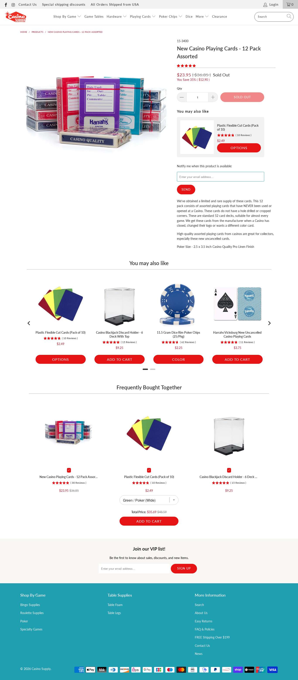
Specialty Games (31, 629)
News (198, 654)
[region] (220, 137)
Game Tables (94, 16)
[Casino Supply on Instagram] (13, 4)
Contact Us (28, 4)
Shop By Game (65, 16)
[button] (186, 65)
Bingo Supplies (30, 605)
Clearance (219, 16)
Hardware (115, 16)
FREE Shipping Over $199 (212, 637)
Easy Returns (203, 621)
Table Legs (114, 613)
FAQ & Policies (204, 629)
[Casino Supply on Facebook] (5, 4)
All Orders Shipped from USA (115, 4)
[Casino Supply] (15, 17)
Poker (24, 621)
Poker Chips (168, 16)
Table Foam (115, 605)
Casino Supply (41, 669)
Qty (179, 88)
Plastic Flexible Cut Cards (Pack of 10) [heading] (238, 127)
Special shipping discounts (64, 4)
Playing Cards (141, 16)
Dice (189, 16)
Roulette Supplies (32, 613)
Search (199, 605)
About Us (201, 613)
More (200, 16)
